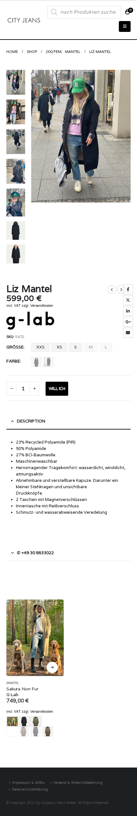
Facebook (128, 289)
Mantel (12, 683)
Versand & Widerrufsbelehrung (78, 782)
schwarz (48, 362)
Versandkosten (41, 305)
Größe (15, 347)
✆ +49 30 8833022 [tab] (35, 552)
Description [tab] (31, 421)
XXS (40, 347)
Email (128, 332)
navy (36, 362)
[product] (35, 637)
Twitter (128, 300)
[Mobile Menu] (125, 26)
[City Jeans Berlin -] (23, 20)
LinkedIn (128, 311)
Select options (52, 667)
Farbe (13, 361)
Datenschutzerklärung (30, 789)
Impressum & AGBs (28, 782)
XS (59, 347)
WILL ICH (57, 388)
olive (23, 731)
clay (11, 731)
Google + (128, 322)
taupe (48, 731)
